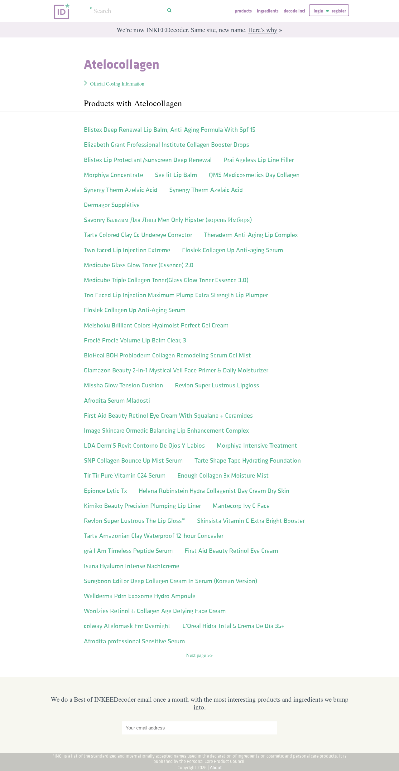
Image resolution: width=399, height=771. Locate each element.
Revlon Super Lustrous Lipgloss (217, 385)
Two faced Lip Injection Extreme (127, 250)
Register (339, 10)
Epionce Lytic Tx (105, 491)
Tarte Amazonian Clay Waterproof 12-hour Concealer (153, 536)
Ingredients (267, 10)
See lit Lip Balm (176, 175)
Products (243, 10)
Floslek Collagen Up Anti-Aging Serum (134, 310)
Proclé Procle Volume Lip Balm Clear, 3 (135, 340)
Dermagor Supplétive (112, 205)
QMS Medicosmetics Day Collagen (254, 175)
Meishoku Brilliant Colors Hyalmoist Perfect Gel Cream (156, 325)
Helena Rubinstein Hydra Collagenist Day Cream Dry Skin (214, 491)
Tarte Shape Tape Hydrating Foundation (248, 460)
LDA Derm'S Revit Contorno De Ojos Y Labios (144, 445)
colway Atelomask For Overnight (127, 626)
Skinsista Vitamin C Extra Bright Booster (251, 521)
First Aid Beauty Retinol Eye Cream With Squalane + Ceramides (168, 415)
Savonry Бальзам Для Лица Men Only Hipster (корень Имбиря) (168, 220)
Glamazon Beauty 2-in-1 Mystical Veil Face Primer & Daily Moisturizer (176, 370)
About (216, 767)
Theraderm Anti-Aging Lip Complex (251, 235)
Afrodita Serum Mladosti (117, 400)
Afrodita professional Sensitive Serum (134, 641)
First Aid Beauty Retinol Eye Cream (231, 551)
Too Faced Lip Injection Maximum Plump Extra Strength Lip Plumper (176, 295)
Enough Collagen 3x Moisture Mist (223, 475)
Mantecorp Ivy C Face (241, 506)
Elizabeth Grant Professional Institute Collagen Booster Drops (166, 144)
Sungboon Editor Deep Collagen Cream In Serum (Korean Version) (170, 581)
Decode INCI (294, 10)
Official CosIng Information (117, 83)
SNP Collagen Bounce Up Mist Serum (133, 460)
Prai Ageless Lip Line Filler (259, 160)
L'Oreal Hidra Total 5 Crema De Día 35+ (233, 626)
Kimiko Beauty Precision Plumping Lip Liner (142, 506)
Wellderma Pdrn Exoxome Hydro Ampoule (139, 596)
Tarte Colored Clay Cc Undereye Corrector (138, 235)
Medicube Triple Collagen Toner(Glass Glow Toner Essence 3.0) (166, 280)
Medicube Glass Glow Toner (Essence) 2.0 (139, 265)
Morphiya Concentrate (113, 175)
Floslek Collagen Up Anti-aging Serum (232, 250)
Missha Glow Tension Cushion (123, 385)
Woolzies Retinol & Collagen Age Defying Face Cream (155, 611)
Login (318, 10)
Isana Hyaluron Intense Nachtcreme (131, 566)
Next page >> (199, 655)
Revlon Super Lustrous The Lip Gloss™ (134, 521)
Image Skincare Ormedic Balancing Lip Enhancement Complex (166, 430)
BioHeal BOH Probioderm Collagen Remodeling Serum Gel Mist (167, 355)
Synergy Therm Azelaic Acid (120, 190)
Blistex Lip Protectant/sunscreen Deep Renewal (148, 160)
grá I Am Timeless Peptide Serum (128, 551)
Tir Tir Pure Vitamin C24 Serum (125, 475)
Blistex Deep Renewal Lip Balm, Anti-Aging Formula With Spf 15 (169, 129)
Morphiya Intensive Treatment (257, 445)
